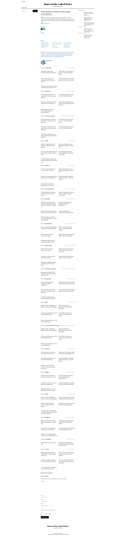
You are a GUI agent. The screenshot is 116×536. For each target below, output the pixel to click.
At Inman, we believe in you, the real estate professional (49, 383)
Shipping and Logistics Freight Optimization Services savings (58, 534)
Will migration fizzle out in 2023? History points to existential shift (47, 111)
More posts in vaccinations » (70, 439)
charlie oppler (49, 52)
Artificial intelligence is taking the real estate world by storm (66, 383)
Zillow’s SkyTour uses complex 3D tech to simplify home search (88, 18)
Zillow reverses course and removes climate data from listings (65, 228)
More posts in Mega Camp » (70, 278)
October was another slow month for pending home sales (49, 313)
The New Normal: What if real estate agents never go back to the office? (66, 461)
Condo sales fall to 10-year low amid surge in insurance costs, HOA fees (48, 121)
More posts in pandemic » (71, 348)
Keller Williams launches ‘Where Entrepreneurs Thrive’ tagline (67, 290)
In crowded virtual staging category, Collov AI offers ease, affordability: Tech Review (89, 24)
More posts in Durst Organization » (69, 188)
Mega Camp (48, 55)
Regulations (50, 56)
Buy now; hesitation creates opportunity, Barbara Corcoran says (66, 145)
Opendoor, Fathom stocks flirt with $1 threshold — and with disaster (66, 178)
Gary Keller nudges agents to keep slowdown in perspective (48, 297)
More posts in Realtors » (71, 372)
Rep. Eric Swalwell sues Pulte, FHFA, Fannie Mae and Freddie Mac (48, 422)
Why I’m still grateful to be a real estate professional (49, 321)
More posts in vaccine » (71, 449)
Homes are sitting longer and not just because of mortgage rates (49, 177)
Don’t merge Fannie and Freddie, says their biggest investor (67, 428)
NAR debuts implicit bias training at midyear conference (48, 71)
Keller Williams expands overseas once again (47, 235)
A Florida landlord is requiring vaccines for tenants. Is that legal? (45, 44)
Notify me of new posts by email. (46, 514)
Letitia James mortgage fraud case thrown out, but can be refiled (66, 422)
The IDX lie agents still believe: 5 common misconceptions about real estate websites (49, 412)
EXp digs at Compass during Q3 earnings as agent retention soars (48, 263)
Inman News (47, 23)
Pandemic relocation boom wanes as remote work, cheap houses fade (48, 367)
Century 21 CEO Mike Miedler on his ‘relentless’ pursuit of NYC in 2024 (49, 153)
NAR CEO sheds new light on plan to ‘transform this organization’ (66, 377)
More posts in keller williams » (70, 245)
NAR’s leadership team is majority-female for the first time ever (48, 80)
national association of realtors (60, 55)
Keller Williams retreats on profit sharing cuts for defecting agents (67, 282)
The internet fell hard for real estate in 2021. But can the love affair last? (48, 96)
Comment (42, 481)
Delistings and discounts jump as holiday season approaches (67, 404)
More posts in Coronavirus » (70, 91)
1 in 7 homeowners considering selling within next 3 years (48, 468)
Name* (42, 495)
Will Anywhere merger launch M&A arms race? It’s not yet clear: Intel (66, 250)
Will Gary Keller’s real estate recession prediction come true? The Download (49, 218)
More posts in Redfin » (71, 393)
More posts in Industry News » (70, 223)
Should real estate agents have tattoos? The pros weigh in (66, 257)
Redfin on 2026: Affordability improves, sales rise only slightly (49, 306)
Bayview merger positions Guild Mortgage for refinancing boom (49, 227)
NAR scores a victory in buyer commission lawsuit (48, 257)
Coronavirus (54, 52)
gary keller (53, 53)
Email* (42, 499)
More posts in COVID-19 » (71, 165)
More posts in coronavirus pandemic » (69, 115)
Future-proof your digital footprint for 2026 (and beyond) (88, 13)
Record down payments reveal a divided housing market (48, 358)
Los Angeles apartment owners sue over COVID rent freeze (66, 95)
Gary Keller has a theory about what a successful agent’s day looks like (48, 291)
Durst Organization (46, 53)
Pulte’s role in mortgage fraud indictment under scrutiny (48, 428)
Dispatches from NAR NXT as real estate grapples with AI (48, 241)
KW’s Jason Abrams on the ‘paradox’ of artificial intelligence (65, 203)
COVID (68, 52)
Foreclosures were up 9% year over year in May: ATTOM (48, 169)
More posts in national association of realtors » (67, 325)
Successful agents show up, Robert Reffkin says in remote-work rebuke (66, 153)
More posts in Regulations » (70, 417)
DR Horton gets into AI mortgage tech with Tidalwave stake (88, 36)
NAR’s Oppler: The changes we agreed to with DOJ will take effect (66, 72)
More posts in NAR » (72, 302)
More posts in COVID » (71, 140)
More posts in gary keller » (70, 198)
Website (42, 503)
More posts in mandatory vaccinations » (68, 268)
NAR (53, 55)
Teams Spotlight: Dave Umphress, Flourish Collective (66, 211)
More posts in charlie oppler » (70, 67)
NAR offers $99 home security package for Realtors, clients (48, 389)
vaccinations (55, 56)
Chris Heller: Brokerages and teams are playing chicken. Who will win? (66, 103)
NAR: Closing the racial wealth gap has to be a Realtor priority (67, 44)
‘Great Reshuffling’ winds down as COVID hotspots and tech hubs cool (49, 160)
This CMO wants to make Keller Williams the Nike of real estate (49, 211)
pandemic (70, 55)
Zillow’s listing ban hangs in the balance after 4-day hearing (67, 235)
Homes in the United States (58, 4)
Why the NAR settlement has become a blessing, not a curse (48, 376)
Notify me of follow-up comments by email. (48, 510)
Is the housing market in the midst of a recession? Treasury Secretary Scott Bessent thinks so (48, 204)
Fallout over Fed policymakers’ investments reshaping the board (49, 434)
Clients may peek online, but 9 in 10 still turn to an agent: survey (49, 86)
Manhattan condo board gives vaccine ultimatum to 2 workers (48, 460)
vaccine (61, 56)
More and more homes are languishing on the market (47, 184)
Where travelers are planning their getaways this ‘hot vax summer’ (66, 454)
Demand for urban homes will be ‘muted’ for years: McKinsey (49, 102)
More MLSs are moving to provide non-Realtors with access (65, 314)
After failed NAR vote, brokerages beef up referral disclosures (65, 307)
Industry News (58, 53)
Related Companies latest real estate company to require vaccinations (66, 194)
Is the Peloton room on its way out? (48, 443)
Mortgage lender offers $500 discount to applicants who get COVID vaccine (48, 273)
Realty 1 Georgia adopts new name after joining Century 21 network (48, 145)
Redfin (46, 56)
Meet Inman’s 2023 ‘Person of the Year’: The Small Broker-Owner (66, 121)
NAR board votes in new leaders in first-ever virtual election (57, 44)
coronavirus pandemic (62, 52)
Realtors (42, 56)
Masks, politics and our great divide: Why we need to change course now (48, 454)
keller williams (65, 53)
